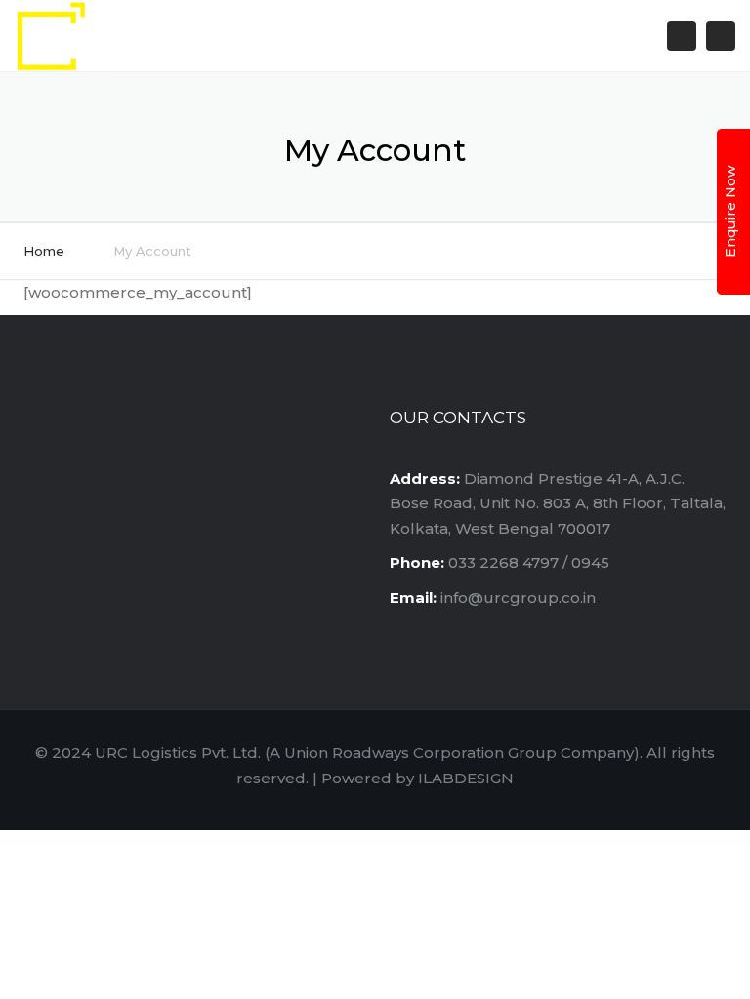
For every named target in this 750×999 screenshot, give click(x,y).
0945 (590, 562)
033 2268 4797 (503, 562)
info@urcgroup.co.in (518, 597)
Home (43, 251)
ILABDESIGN (466, 778)
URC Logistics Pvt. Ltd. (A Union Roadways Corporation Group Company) (367, 752)
